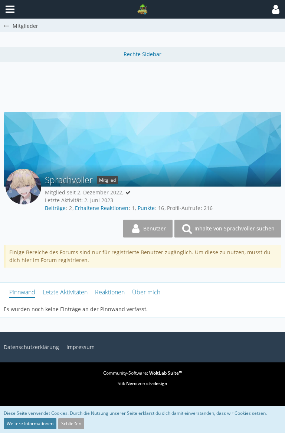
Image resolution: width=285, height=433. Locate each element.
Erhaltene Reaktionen (101, 207)
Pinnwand (22, 292)
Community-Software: (142, 373)
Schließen (71, 423)
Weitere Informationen (30, 423)
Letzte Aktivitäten (65, 292)
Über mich (146, 292)
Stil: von (142, 383)
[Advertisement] (142, 86)
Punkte (146, 207)
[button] (275, 9)
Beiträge (55, 207)
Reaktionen (110, 292)
